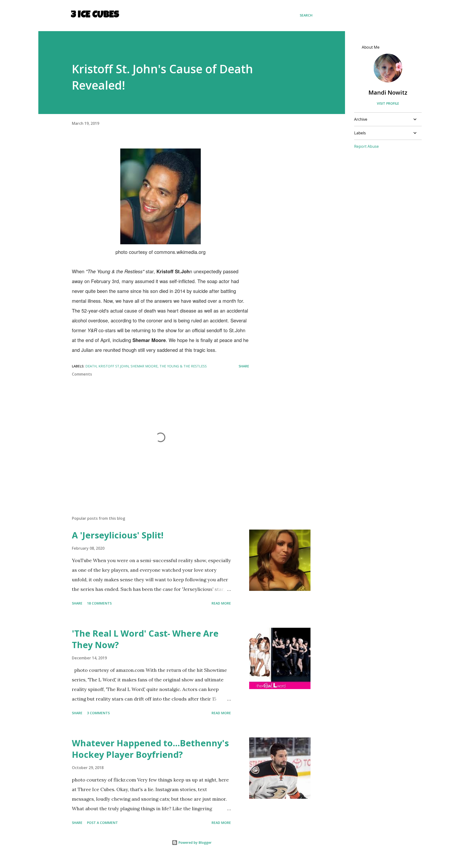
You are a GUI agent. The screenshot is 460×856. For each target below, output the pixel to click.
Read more (221, 603)
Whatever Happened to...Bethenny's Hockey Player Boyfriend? (150, 748)
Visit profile (388, 103)
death (91, 366)
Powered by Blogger (195, 842)
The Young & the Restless (183, 366)
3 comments (98, 713)
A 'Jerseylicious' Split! (117, 535)
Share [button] (244, 366)
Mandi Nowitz (387, 92)
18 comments (99, 603)
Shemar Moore (144, 366)
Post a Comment (102, 822)
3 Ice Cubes (95, 15)
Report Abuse (366, 146)
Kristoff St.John (113, 366)
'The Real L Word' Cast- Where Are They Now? (145, 639)
